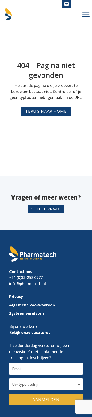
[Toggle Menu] (86, 14)
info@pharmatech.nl (27, 283)
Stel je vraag (46, 209)
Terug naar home (46, 111)
